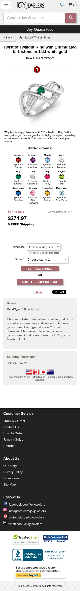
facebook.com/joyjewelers (27, 504)
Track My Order (14, 421)
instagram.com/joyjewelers (27, 511)
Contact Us (11, 427)
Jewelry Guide (13, 439)
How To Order (13, 433)
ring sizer (54, 252)
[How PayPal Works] (40, 571)
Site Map (9, 484)
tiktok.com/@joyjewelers (25, 524)
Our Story (10, 466)
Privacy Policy (13, 472)
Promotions (11, 478)
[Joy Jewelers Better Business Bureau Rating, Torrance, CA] (40, 555)
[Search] (71, 18)
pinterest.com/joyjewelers (26, 517)
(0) (75, 5)
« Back (7, 37)
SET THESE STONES (40, 268)
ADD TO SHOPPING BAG (40, 282)
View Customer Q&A (60, 212)
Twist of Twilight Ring (37, 37)
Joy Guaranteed (40, 29)
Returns (8, 445)
